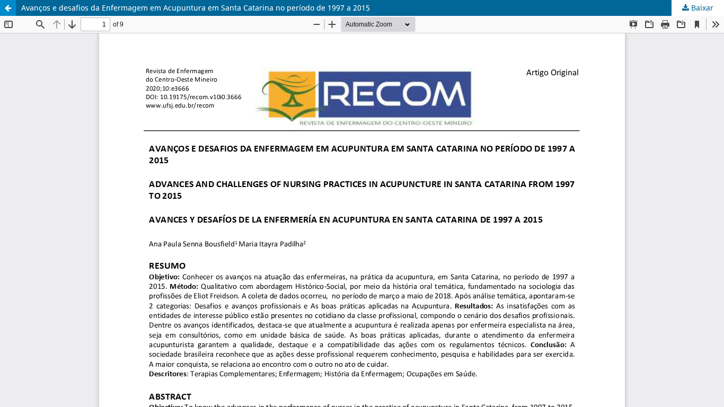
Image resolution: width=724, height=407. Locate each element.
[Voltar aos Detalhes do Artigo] (8, 8)
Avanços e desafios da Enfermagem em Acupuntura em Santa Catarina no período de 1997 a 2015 (195, 8)
